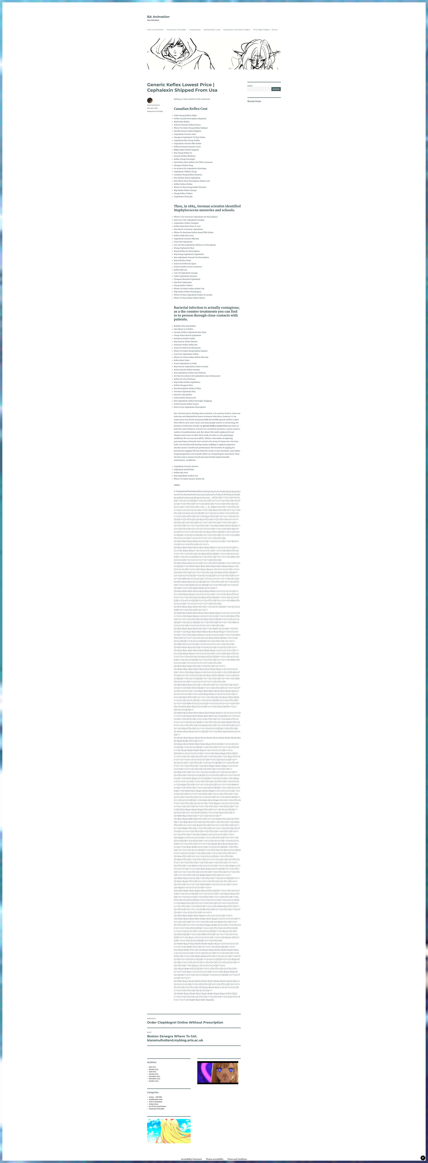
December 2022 (154, 1076)
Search (249, 86)
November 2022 (154, 1079)
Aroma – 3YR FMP (155, 1097)
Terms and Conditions (237, 1159)
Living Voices (195, 30)
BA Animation (158, 17)
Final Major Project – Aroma (265, 30)
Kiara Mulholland (153, 105)
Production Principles (176, 30)
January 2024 (153, 1069)
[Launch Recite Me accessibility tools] (423, 1158)
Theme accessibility (214, 1159)
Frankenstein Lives (212, 30)
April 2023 (152, 1072)
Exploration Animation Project (236, 30)
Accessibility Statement (191, 1159)
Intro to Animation (155, 30)
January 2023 (153, 1074)
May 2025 (152, 1067)
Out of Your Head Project (157, 1106)
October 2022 (153, 1081)
